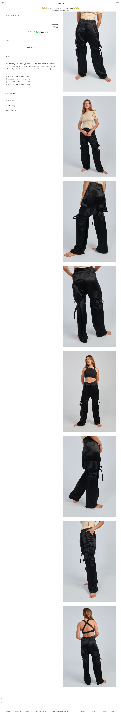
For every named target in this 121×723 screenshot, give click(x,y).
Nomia (7, 12)
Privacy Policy (29, 711)
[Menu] (117, 3)
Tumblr (104, 711)
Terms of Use (18, 711)
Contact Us (7, 711)
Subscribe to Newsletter (60, 711)
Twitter (93, 711)
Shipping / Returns (41, 711)
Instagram (113, 711)
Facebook (82, 711)
